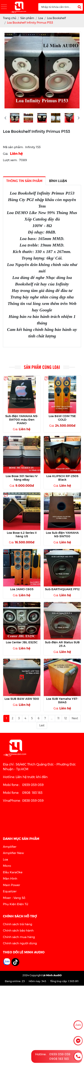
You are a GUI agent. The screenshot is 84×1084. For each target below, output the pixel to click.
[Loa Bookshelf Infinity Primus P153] (15, 118)
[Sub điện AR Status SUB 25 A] (62, 621)
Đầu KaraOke (12, 872)
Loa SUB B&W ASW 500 (21, 699)
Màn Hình (10, 878)
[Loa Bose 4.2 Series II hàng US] (21, 511)
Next (75, 718)
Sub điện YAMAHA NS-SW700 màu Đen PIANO (21, 419)
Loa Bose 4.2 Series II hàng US (22, 534)
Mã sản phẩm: (13, 147)
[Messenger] (78, 1041)
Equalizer (10, 891)
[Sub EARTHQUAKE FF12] (62, 568)
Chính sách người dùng (20, 943)
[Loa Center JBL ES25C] (21, 621)
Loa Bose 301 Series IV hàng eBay (22, 477)
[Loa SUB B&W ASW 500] (21, 677)
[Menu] (4, 7)
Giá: (5, 154)
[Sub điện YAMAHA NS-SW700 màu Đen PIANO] (21, 394)
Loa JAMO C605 (21, 589)
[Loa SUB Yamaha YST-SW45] (62, 677)
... (52, 718)
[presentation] (5, 118)
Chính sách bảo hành (18, 930)
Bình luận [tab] (58, 181)
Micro (7, 866)
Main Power (11, 885)
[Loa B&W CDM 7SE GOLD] (62, 394)
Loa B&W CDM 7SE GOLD (62, 417)
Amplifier (9, 847)
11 (58, 718)
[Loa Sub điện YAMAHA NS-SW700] (62, 511)
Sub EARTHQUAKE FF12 (62, 589)
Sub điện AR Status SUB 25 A (62, 644)
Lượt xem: (10, 160)
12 (65, 718)
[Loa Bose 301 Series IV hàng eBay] (21, 455)
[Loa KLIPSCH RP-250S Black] (62, 455)
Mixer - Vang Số (14, 898)
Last (42, 725)
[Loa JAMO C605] (21, 568)
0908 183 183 (59, 1058)
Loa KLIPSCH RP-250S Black (62, 477)
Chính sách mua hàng (19, 937)
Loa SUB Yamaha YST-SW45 (62, 700)
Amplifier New (13, 853)
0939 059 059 (59, 1054)
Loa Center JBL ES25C (22, 642)
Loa (5, 859)
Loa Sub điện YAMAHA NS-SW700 (62, 534)
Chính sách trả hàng (17, 924)
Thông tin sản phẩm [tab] (24, 181)
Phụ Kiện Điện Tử (15, 904)
